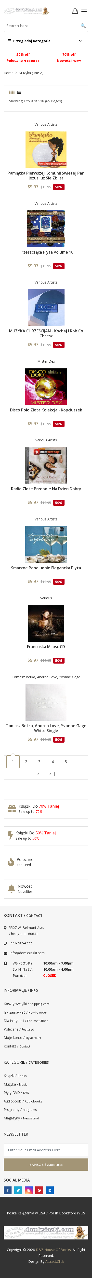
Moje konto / (22, 1037)
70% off (69, 54)
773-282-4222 (21, 943)
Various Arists (46, 440)
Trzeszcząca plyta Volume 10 (46, 252)
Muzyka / (15, 1084)
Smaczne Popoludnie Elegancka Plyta (46, 567)
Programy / (20, 1109)
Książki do (39, 806)
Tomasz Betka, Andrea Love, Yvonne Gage (46, 677)
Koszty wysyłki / (26, 1003)
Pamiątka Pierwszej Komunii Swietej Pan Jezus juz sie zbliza (46, 175)
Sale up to (30, 811)
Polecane (23, 60)
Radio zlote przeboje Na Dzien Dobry (46, 488)
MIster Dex (46, 361)
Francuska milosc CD (46, 646)
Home (8, 72)
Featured (24, 864)
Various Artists (46, 124)
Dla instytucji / (26, 1020)
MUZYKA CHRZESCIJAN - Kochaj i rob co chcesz (46, 333)
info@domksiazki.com (27, 953)
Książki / (15, 1075)
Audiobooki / (23, 1101)
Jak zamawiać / (25, 1012)
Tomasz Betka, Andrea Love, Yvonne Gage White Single (46, 728)
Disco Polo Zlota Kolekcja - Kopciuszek (46, 410)
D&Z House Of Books (53, 1249)
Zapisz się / (46, 1164)
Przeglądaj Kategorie (32, 41)
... (79, 761)
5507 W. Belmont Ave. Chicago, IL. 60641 (26, 930)
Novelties (25, 891)
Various (46, 598)
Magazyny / (21, 1118)
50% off (23, 54)
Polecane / (19, 1029)
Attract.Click (54, 1261)
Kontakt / (17, 1046)
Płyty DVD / (16, 1092)
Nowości (69, 60)
